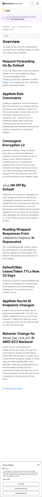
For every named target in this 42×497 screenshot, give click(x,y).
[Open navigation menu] (37, 4)
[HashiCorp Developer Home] (13, 3)
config (5, 82)
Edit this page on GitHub (13, 388)
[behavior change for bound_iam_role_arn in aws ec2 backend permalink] (38, 334)
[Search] (32, 4)
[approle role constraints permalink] (38, 94)
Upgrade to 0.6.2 (8, 29)
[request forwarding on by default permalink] (38, 61)
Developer (6, 27)
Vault (13, 27)
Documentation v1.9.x (24, 27)
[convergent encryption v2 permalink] (38, 141)
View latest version (17, 19)
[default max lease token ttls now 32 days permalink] (38, 267)
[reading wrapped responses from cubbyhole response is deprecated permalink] (38, 229)
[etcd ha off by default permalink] (38, 185)
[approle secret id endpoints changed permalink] (38, 301)
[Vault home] (6, 10)
